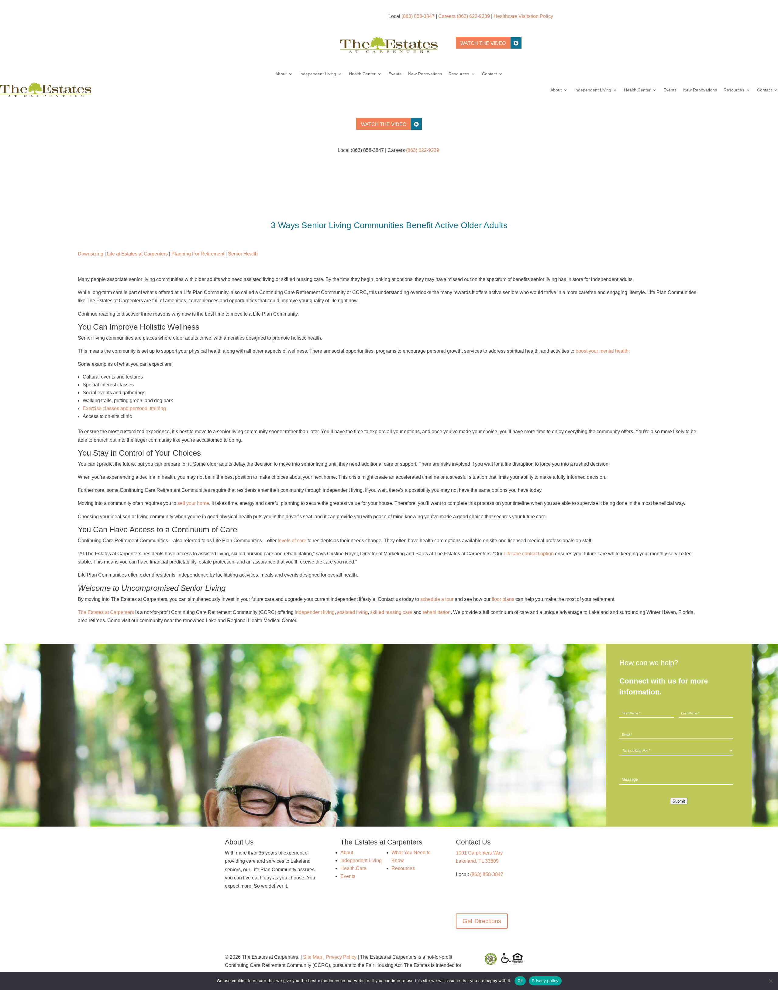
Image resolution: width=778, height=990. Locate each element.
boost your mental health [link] (602, 351)
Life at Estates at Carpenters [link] (137, 253)
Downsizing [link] (90, 253)
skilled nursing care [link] (391, 612)
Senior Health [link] (243, 253)
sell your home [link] (193, 503)
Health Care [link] (353, 868)
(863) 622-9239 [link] (473, 16)
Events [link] (394, 74)
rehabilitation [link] (437, 612)
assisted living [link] (352, 612)
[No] (770, 981)
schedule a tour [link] (436, 599)
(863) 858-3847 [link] (418, 16)
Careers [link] (447, 16)
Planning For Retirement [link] (197, 253)
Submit (679, 801)
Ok (520, 980)
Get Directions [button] (482, 921)
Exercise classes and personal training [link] (124, 408)
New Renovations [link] (425, 74)
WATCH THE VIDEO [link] (483, 43)
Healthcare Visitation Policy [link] (523, 16)
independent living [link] (315, 612)
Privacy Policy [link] (341, 957)
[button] (461, 897)
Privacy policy (545, 980)
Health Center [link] (362, 74)
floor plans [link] (503, 599)
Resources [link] (459, 74)
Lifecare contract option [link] (529, 553)
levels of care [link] (292, 540)
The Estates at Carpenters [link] (106, 612)
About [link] (281, 74)
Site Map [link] (312, 957)
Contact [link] (489, 74)
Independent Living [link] (317, 74)
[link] (389, 51)
